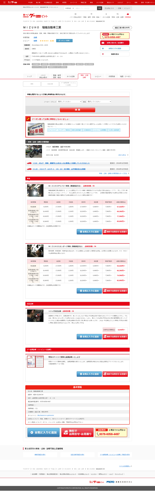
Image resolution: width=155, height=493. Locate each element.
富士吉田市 (68, 21)
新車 (57, 2)
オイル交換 (106, 17)
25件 (35, 37)
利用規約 (42, 474)
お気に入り (110, 8)
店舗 (119, 8)
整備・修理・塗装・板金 (91, 17)
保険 (136, 2)
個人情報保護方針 (52, 474)
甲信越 (52, 21)
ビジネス (94, 474)
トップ (29, 76)
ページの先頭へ (124, 466)
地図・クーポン (125, 76)
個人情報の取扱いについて (68, 474)
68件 (35, 41)
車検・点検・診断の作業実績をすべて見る (113, 173)
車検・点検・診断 (117, 17)
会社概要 (34, 474)
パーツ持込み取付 (75, 17)
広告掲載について (83, 474)
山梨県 (59, 21)
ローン (129, 2)
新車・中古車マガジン (148, 2)
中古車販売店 (48, 2)
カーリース (73, 2)
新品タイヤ (110, 2)
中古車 (30, 2)
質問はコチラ (103, 474)
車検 (91, 2)
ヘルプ (111, 474)
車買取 (64, 2)
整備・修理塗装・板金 (57, 76)
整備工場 (83, 2)
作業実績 (128, 17)
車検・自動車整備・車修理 (40, 21)
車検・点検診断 (84, 76)
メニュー (127, 8)
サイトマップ (119, 474)
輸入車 (38, 2)
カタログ (120, 2)
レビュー (98, 76)
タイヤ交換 (99, 2)
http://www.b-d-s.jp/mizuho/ (45, 415)
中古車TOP (26, 21)
